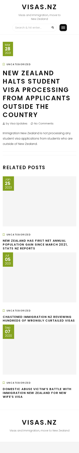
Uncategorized (19, 64)
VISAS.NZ (39, 7)
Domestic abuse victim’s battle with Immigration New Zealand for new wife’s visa (37, 393)
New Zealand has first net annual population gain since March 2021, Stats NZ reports (35, 245)
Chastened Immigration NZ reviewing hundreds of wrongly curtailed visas (39, 319)
